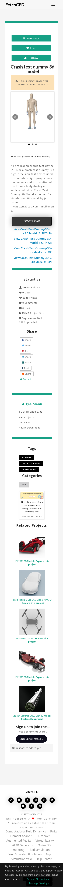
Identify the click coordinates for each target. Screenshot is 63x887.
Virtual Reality (45, 841)
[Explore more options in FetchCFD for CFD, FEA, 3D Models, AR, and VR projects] (53, 4)
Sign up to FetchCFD (31, 738)
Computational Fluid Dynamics (26, 831)
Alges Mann (32, 404)
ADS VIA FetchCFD (32, 517)
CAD (24, 485)
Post (26, 368)
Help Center (44, 859)
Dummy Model (29, 469)
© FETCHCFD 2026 (31, 814)
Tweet (27, 345)
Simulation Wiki (21, 859)
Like (32, 48)
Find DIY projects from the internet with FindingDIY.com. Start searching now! (32, 507)
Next (50, 117)
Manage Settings (39, 883)
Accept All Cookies (38, 879)
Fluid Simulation (39, 850)
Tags (49, 854)
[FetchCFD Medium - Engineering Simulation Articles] (19, 800)
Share (27, 339)
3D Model (26, 457)
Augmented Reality (18, 841)
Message (33, 38)
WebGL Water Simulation (25, 854)
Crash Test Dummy (31, 463)
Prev (15, 117)
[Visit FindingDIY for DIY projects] (32, 495)
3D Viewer (43, 836)
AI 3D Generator (23, 845)
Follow (33, 57)
